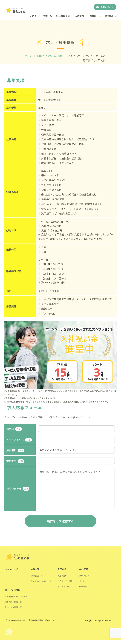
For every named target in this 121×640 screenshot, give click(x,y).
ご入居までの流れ (65, 581)
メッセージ (84, 581)
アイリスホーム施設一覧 (41, 581)
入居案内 (79, 15)
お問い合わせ (107, 6)
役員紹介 (83, 586)
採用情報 (109, 15)
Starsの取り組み (63, 15)
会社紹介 (94, 15)
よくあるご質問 (64, 586)
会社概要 (83, 569)
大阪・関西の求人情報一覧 (16, 596)
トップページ (33, 15)
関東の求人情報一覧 (13, 601)
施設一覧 (47, 15)
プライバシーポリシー (15, 620)
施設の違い (62, 575)
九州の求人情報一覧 (13, 607)
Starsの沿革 (84, 575)
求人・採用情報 (12, 590)
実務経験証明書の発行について (43, 620)
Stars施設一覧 (37, 575)
